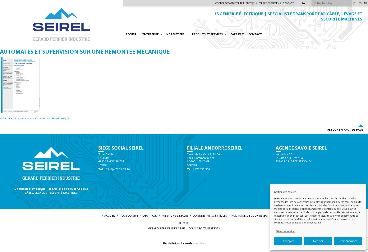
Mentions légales (175, 215)
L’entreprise (149, 34)
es (360, 3)
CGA (145, 215)
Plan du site (129, 215)
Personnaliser (348, 241)
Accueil (131, 34)
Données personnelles (210, 215)
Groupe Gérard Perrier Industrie (235, 3)
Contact (288, 3)
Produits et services (207, 34)
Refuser (318, 241)
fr (365, 3)
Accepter (288, 241)
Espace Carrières (268, 3)
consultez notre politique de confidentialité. (297, 222)
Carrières (237, 34)
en (354, 3)
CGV (154, 215)
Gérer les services (285, 231)
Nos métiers (175, 34)
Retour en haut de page (345, 129)
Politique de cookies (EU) (249, 215)
